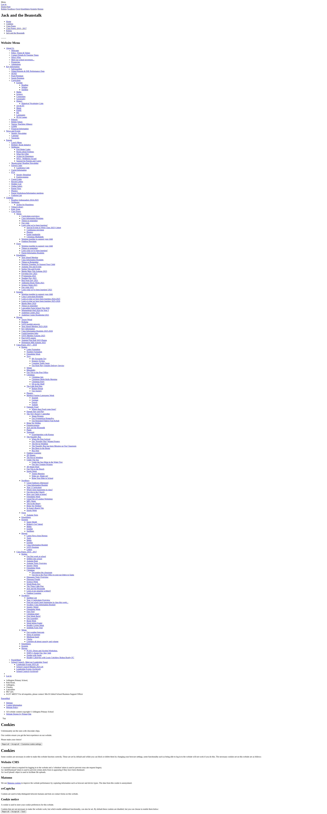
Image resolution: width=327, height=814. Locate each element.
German (35, 400)
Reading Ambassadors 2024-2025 (25, 200)
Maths (18, 92)
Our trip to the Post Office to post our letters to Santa (53, 575)
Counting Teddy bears (41, 363)
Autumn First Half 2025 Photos (34, 340)
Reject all (5, 744)
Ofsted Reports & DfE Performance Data (27, 71)
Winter (29, 368)
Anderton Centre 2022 (30, 313)
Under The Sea (33, 460)
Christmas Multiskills (35, 237)
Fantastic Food (32, 407)
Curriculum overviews (30, 216)
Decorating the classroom (42, 572)
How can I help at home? (37, 494)
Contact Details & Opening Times (25, 55)
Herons (40, 9)
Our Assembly (32, 618)
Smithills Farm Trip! (35, 628)
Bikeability (31, 370)
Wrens (18, 214)
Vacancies (15, 138)
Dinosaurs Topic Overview (37, 577)
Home (8, 21)
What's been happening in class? (40, 490)
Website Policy (12, 707)
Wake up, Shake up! (40, 476)
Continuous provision (35, 230)
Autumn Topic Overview (37, 563)
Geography (20, 99)
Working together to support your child (37, 239)
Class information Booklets (32, 218)
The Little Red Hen (34, 386)
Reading (24, 85)
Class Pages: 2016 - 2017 (16, 28)
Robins (4, 9)
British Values (16, 122)
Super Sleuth (32, 522)
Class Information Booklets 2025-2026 (37, 331)
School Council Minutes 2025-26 (29, 667)
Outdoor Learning (34, 453)
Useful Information (19, 170)
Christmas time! (33, 614)
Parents (9, 140)
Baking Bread (37, 388)
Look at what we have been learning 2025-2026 (40, 301)
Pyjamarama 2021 (28, 276)
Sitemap (9, 703)
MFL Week (31, 501)
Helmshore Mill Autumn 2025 (33, 342)
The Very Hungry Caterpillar (38, 414)
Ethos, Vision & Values (20, 53)
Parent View (16, 188)
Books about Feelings (25, 152)
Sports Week (32, 471)
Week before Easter (34, 623)
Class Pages (11, 26)
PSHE (18, 110)
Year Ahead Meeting (29, 257)
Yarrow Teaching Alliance (21, 124)
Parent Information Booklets (32, 253)
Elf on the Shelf (38, 384)
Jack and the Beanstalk (15, 33)
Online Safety (16, 186)
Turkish (35, 405)
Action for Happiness (25, 156)
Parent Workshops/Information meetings (27, 193)
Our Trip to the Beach (35, 469)
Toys (29, 356)
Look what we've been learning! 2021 (36, 290)
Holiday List (16, 184)
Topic (29, 538)
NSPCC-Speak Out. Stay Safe (39, 653)
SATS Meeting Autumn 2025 (33, 336)
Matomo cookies (14, 783)
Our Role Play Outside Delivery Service (48, 365)
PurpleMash (16, 660)
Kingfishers (25, 9)
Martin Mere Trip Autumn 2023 (34, 271)
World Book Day (33, 584)
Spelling (24, 90)
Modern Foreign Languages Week (40, 395)
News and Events (13, 131)
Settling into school (34, 559)
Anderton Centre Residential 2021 (35, 315)
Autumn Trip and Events (31, 267)
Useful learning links (29, 333)
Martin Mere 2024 (28, 303)
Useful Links (16, 179)
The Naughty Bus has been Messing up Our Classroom (54, 446)
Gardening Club (22, 168)
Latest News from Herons (37, 536)
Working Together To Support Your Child (38, 264)
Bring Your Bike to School (42, 478)
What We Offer (22, 154)
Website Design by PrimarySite (18, 714)
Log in (3, 4)
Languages (20, 115)
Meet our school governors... (22, 60)
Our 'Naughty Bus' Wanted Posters (46, 441)
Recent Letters (17, 182)
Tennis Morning (38, 474)
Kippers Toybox (38, 361)
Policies (14, 119)
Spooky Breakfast (23, 175)
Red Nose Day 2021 (29, 280)
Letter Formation (33, 349)
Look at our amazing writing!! (39, 591)
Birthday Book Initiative (21, 145)
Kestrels (33, 9)
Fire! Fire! (31, 611)
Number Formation (34, 352)
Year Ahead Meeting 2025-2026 (34, 326)
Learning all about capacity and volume (42, 641)
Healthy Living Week (35, 625)
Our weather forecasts (35, 632)
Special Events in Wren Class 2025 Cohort (44, 227)
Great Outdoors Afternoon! (37, 483)
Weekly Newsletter (19, 133)
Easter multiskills (33, 234)
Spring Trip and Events (30, 269)
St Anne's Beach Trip (35, 508)
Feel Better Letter (23, 149)
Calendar (15, 136)
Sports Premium (17, 78)
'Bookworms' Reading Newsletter (24, 163)
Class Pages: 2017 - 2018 (26, 345)
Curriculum (15, 80)
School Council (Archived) (27, 671)
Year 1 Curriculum (34, 487)
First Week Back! (34, 616)
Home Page (5, 7)
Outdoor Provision (28, 241)
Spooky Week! (33, 607)
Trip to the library (34, 503)
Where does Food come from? (44, 409)
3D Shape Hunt (33, 467)
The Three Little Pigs (35, 586)
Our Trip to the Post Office (37, 372)
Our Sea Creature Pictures (42, 464)
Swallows (11, 9)
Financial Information (20, 129)
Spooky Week (32, 566)
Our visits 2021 (27, 287)
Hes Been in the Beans (41, 448)
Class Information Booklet (37, 485)
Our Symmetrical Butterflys (43, 418)
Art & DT (20, 106)
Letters (29, 549)
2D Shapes (31, 455)
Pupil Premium (17, 76)
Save (23, 812)
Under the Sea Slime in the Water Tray (47, 462)
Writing (24, 87)
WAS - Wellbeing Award (26, 159)
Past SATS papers (28, 338)
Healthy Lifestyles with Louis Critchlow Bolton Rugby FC (50, 657)
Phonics (14, 191)
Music (18, 108)
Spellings (30, 531)
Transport (30, 432)
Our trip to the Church (35, 492)
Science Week (32, 582)
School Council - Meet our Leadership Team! (29, 662)
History (19, 101)
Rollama (24, 322)
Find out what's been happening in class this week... (47, 602)
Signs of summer (33, 634)
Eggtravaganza (22, 177)
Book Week (31, 621)
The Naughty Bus (34, 437)
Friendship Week (33, 354)
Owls (18, 9)
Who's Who (16, 57)
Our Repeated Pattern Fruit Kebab (45, 421)
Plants (29, 430)
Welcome (15, 50)
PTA (13, 172)
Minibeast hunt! (33, 637)
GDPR (14, 126)
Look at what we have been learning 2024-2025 (40, 299)
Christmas (31, 375)
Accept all (15, 744)
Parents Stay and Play (35, 411)
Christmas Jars (37, 377)
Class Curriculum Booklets (32, 296)
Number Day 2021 (29, 278)
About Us (10, 48)
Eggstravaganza (33, 425)
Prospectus (15, 62)
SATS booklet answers (30, 324)
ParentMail (5, 698)
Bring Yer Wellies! (34, 506)
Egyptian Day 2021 (29, 273)
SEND (14, 73)
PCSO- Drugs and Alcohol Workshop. (42, 651)
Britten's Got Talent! (35, 524)
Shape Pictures (38, 416)
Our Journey (37, 391)
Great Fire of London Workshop (40, 499)
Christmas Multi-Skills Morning (44, 379)
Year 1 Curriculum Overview (38, 600)
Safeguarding (16, 69)
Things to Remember (29, 262)
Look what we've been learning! (34, 225)
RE (17, 113)
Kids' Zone (15, 209)
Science (19, 94)
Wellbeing (15, 147)
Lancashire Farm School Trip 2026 (35, 308)
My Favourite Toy (39, 359)
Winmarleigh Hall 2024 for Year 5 (35, 310)
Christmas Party (38, 382)
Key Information (13, 67)
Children (9, 24)
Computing (20, 96)
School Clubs (16, 165)
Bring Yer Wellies (34, 423)
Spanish (35, 398)
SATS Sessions (33, 547)
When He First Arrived (41, 439)
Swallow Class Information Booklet (41, 605)
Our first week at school (36, 556)
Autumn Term (32, 515)
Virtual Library (17, 207)
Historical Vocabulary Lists (32, 103)
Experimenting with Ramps (43, 434)
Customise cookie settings (31, 744)
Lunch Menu (16, 142)
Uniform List (16, 195)
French (34, 402)
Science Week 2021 (29, 285)
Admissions (16, 64)
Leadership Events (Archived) (28, 669)
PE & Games (21, 117)
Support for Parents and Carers (28, 161)
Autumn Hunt (32, 561)
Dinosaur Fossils (33, 579)
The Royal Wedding (40, 444)
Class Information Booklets (32, 260)
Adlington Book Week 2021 (32, 283)
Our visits (25, 223)
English (19, 83)
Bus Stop (35, 451)
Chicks (29, 639)
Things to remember (29, 221)
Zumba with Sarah (34, 655)
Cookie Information (14, 705)
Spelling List (32, 598)
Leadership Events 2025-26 (27, 664)
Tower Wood (26, 319)
